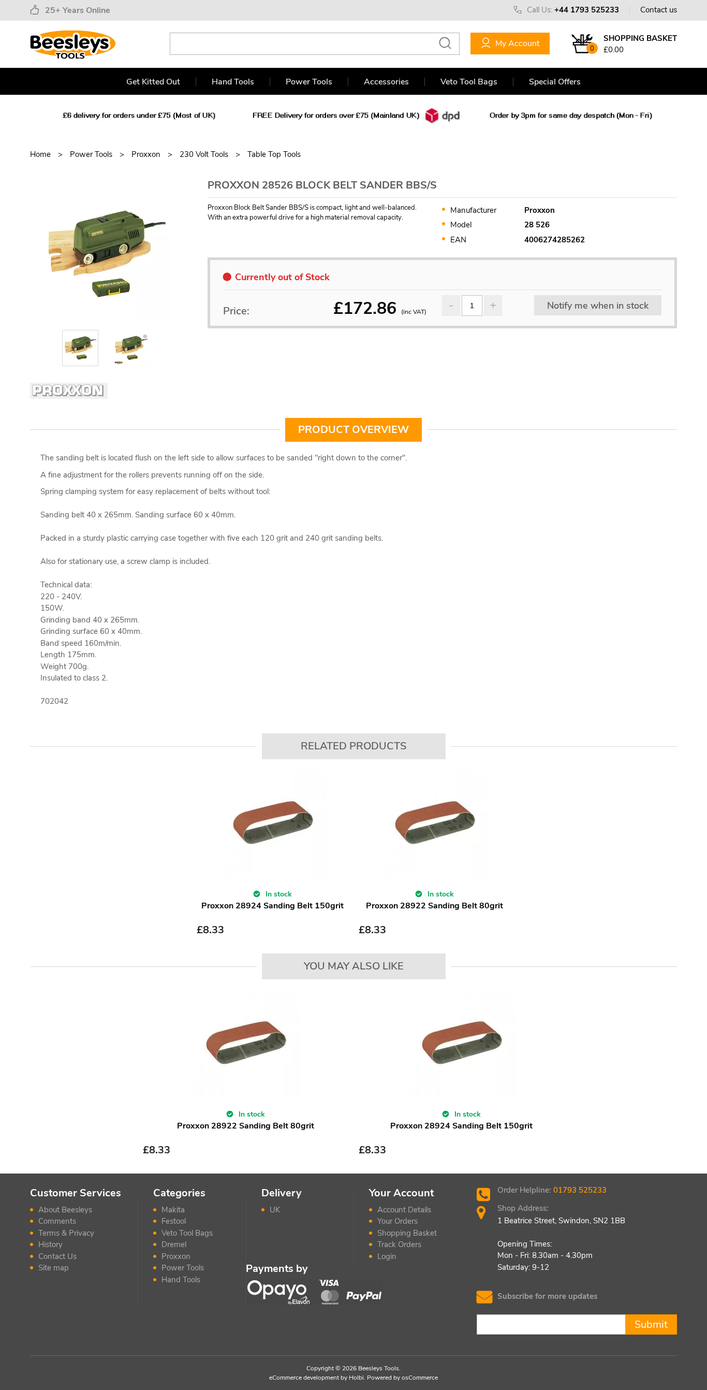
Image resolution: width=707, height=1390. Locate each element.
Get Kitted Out (153, 82)
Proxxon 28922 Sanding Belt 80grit (434, 905)
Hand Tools (233, 82)
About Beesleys (65, 1210)
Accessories (386, 82)
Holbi (356, 1377)
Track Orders (399, 1244)
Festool (173, 1221)
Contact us (658, 10)
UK (275, 1210)
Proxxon (175, 1256)
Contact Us (57, 1256)
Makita (173, 1210)
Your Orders (397, 1221)
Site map (53, 1268)
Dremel (173, 1244)
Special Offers (555, 82)
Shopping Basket (407, 1233)
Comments (57, 1221)
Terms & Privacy (66, 1233)
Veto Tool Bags (468, 82)
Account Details (404, 1210)
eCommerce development (304, 1377)
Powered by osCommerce (402, 1377)
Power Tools (309, 82)
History (50, 1244)
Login (386, 1256)
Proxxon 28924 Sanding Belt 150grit (272, 905)
